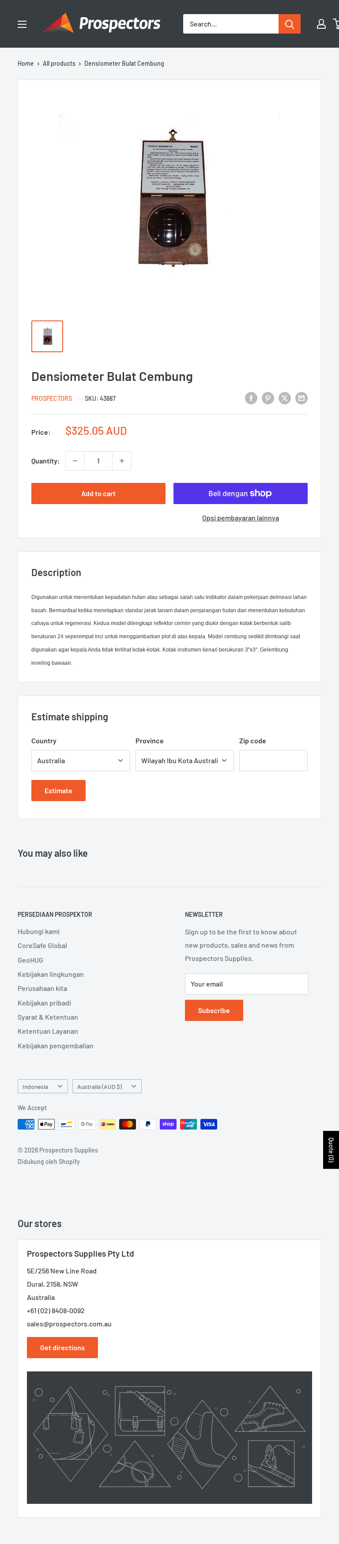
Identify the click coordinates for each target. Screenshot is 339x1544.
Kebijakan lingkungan (51, 974)
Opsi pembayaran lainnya (240, 517)
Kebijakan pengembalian (56, 1045)
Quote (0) (331, 1149)
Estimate (58, 790)
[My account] (321, 24)
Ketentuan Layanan (48, 1031)
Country (43, 740)
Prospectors (51, 398)
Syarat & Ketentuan (48, 1017)
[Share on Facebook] (251, 397)
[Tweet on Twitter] (285, 397)
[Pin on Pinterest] (268, 397)
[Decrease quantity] (75, 461)
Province (150, 740)
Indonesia (35, 1086)
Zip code (252, 740)
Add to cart (98, 493)
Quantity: (45, 460)
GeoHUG (30, 960)
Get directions (62, 1347)
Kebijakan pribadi (44, 1002)
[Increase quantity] (122, 461)
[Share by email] (301, 397)
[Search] (290, 24)
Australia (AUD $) (99, 1086)
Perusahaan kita (42, 988)
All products (59, 63)
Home (26, 63)
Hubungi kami (39, 931)
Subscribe (214, 1010)
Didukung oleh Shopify (49, 1161)
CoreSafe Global (42, 945)
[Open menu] (22, 24)
